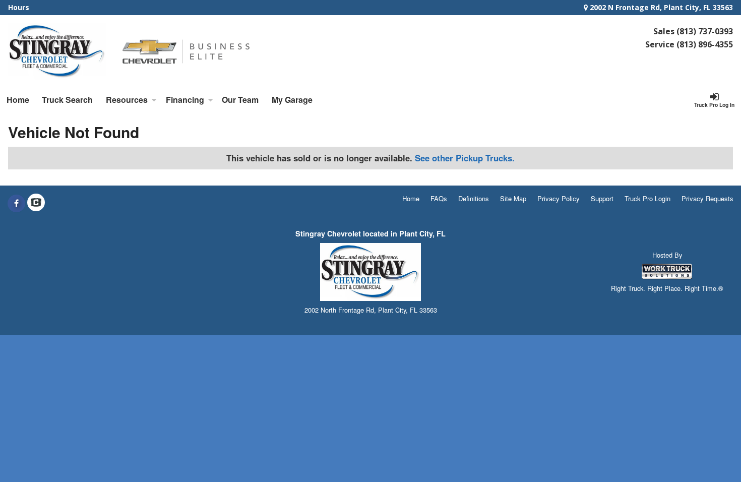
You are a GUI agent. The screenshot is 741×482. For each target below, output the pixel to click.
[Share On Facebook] (16, 203)
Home (18, 99)
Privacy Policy (558, 198)
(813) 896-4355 (704, 44)
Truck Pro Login (647, 198)
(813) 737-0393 (704, 31)
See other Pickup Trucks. (465, 158)
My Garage (292, 99)
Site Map (513, 198)
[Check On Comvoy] (36, 203)
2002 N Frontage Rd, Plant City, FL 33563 (660, 7)
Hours (18, 7)
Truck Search (67, 99)
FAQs (438, 198)
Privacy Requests (707, 198)
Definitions (473, 198)
